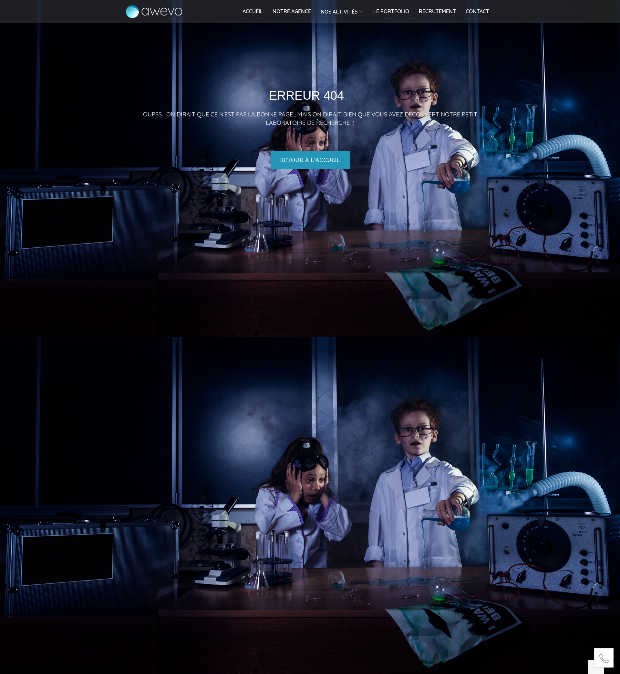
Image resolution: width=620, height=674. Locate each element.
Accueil (253, 11)
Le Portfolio (391, 11)
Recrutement (437, 11)
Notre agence (292, 11)
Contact (477, 11)
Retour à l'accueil (310, 160)
